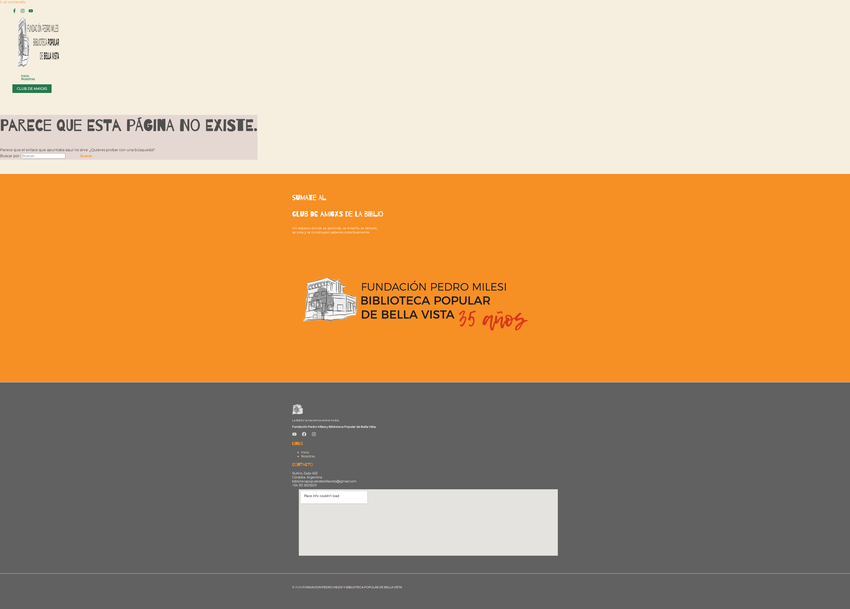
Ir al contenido (13, 2)
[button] (32, 88)
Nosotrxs (28, 79)
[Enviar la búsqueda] (70, 156)
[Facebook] (14, 12)
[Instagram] (22, 12)
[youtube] (294, 435)
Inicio (25, 75)
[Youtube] (31, 12)
